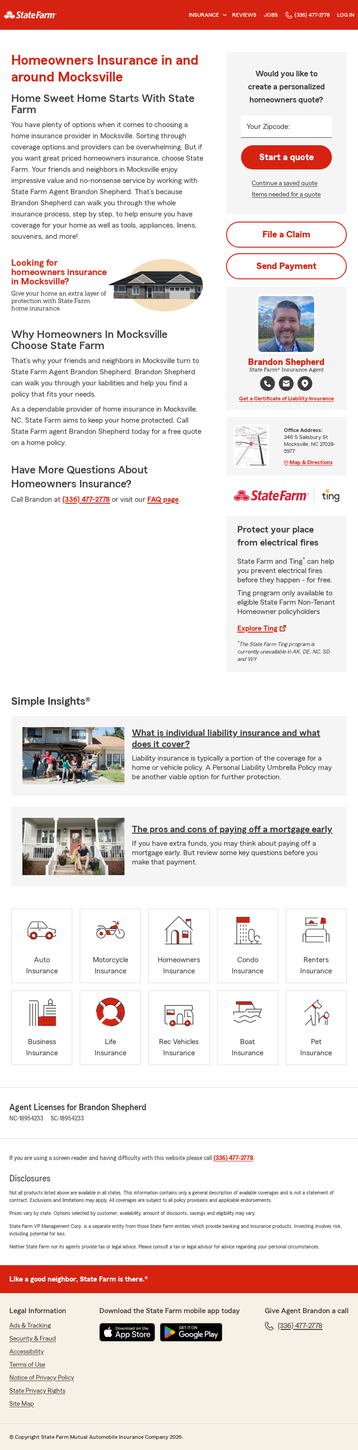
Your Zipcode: (268, 126)
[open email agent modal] (286, 384)
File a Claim (286, 234)
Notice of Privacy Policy (41, 1378)
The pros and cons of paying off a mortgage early (232, 829)
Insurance (204, 15)
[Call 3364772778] (267, 383)
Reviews (244, 15)
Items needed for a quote (286, 194)
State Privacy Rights (37, 1391)
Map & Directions (311, 462)
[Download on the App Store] (127, 1332)
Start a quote (286, 157)
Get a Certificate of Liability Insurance (286, 398)
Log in (345, 15)
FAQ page (163, 499)
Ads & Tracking (30, 1325)
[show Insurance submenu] (223, 15)
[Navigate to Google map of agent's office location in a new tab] (304, 383)
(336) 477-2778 (312, 15)
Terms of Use (27, 1365)
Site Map (21, 1404)
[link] (30, 14)
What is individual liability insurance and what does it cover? (226, 738)
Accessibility (26, 1352)
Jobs (271, 15)
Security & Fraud (32, 1338)
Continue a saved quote (284, 183)
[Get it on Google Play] (191, 1332)
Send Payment (286, 266)
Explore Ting (257, 628)
